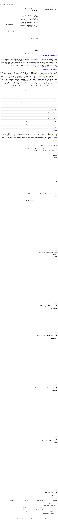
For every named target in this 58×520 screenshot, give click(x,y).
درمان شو (4, 135)
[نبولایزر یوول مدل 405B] (46, 454)
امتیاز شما (55, 153)
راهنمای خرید (26, 505)
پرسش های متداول (25, 507)
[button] (56, 249)
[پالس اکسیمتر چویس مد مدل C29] (46, 402)
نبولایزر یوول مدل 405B (51, 492)
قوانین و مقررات (25, 509)
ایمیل (56, 186)
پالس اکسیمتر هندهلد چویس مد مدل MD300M (45, 387)
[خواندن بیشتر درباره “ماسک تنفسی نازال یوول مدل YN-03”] (56, 303)
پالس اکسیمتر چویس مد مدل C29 (48, 440)
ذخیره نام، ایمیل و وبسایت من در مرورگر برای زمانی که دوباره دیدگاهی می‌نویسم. (42, 193)
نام (56, 181)
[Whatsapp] (54, 516)
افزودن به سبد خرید (28, 42)
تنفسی (7, 4)
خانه (15, 4)
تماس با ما (41, 505)
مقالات (42, 507)
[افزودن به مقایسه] (36, 33)
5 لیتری (32, 48)
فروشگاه (11, 4)
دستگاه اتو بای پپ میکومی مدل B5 (48, 252)
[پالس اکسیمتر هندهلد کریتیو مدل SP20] (46, 320)
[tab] (31, 53)
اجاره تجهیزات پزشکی (39, 509)
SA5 (30, 48)
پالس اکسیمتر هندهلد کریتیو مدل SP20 (47, 335)
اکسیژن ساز (2, 4)
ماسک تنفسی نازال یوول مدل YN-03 (47, 305)
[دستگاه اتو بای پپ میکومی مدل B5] (46, 214)
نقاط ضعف (55, 176)
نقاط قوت (55, 170)
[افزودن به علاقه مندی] (36, 36)
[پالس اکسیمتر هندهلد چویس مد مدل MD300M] (46, 350)
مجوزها (27, 511)
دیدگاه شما (55, 157)
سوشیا (36, 50)
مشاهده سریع (53, 249)
